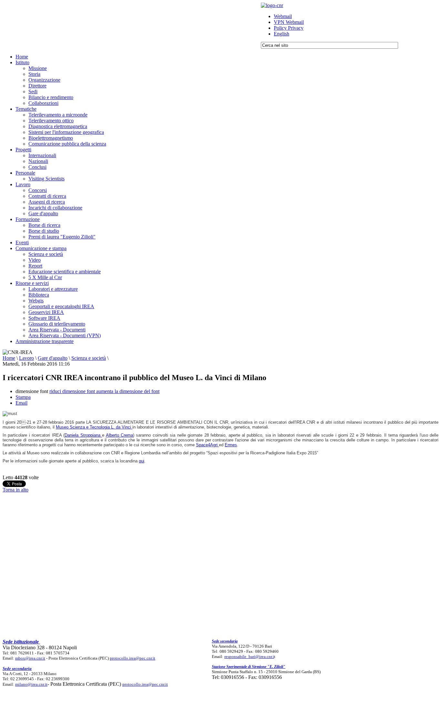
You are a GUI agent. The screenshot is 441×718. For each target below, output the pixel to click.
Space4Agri (207, 444)
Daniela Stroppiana (83, 435)
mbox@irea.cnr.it (30, 658)
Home (9, 358)
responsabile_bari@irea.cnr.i (249, 656)
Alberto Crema (119, 435)
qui (141, 461)
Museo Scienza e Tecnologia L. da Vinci (94, 427)
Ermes (231, 444)
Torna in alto (15, 489)
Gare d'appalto (52, 358)
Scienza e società (88, 358)
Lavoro (26, 358)
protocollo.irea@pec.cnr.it (132, 658)
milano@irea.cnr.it (31, 684)
